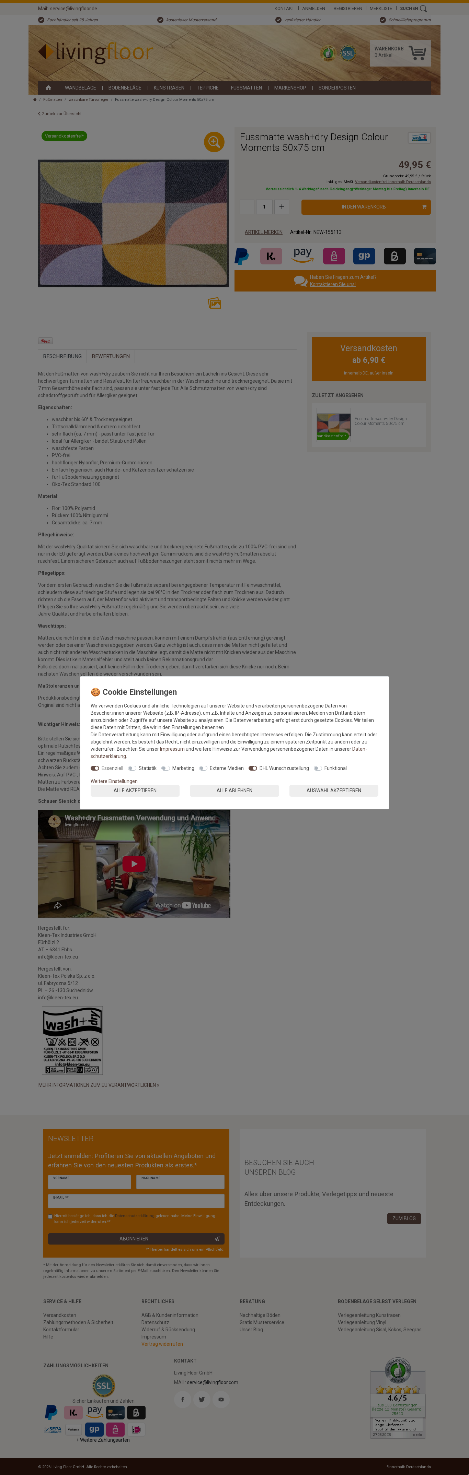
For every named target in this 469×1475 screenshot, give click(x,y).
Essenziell (112, 768)
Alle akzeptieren (135, 790)
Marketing (183, 768)
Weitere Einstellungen (114, 781)
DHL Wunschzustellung (284, 768)
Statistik (148, 768)
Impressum (172, 749)
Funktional (335, 768)
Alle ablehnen (234, 790)
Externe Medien (227, 768)
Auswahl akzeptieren (334, 790)
